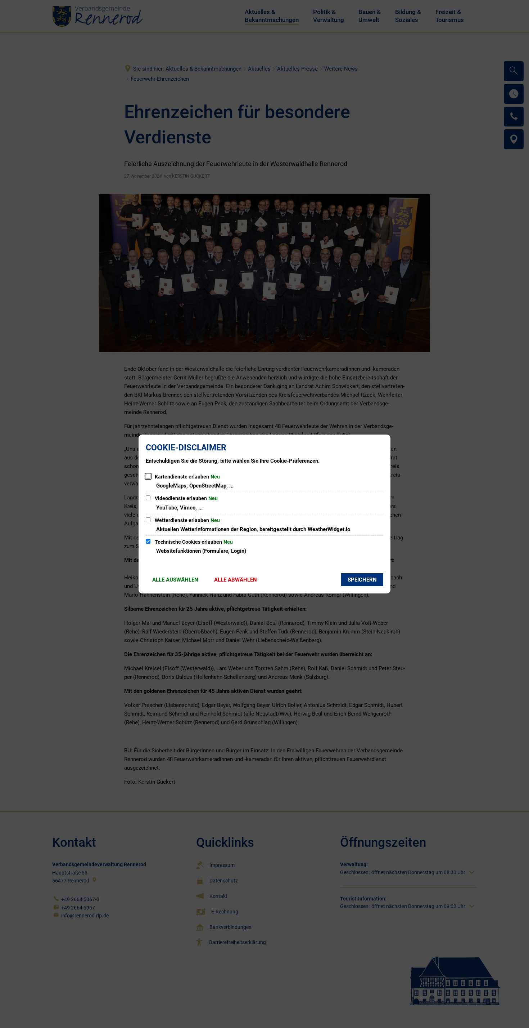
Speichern (362, 580)
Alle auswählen (175, 580)
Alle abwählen (235, 580)
